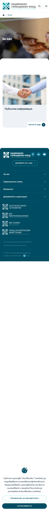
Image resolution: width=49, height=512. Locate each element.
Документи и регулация (15, 196)
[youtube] (44, 155)
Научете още (34, 124)
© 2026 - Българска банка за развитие (17, 253)
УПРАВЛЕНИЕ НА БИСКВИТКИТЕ (24, 498)
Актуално (8, 189)
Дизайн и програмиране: (12, 256)
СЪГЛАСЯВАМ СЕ (24, 506)
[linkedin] (38, 155)
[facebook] (33, 155)
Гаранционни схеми (12, 181)
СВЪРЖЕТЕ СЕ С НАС (24, 163)
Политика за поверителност (14, 245)
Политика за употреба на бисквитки (17, 242)
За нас (6, 174)
